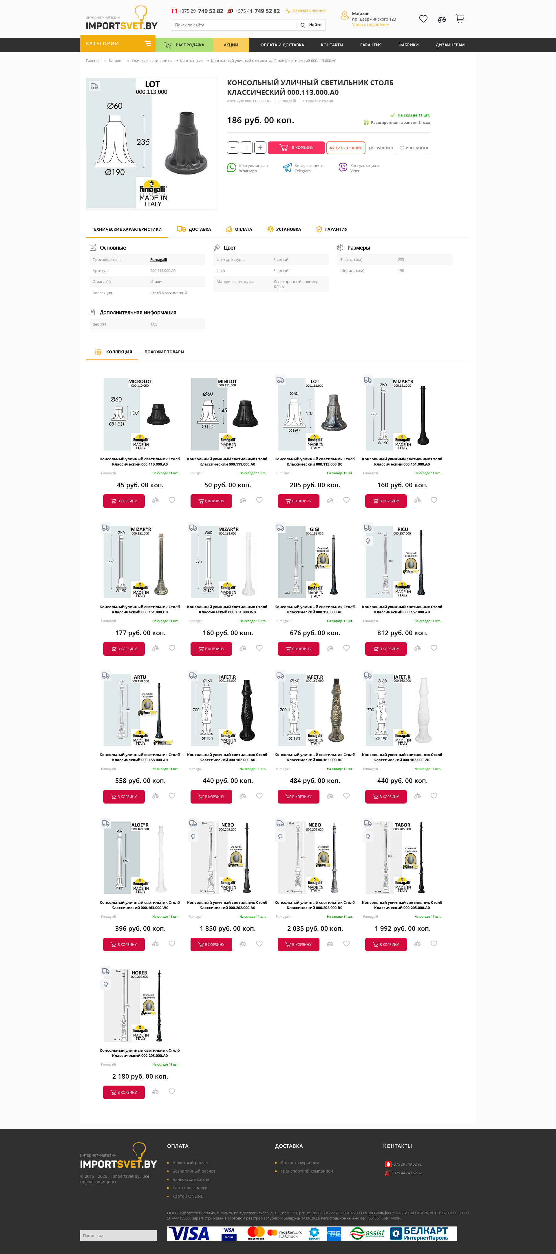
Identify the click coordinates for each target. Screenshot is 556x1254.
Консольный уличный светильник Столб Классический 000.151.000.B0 (140, 609)
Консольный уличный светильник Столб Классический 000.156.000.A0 (315, 609)
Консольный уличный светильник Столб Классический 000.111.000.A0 (227, 461)
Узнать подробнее (370, 24)
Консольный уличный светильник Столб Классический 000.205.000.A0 (402, 905)
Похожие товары (164, 352)
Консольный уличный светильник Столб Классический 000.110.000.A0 (140, 461)
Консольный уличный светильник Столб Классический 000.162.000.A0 (227, 757)
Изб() (397, 1218)
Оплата (243, 229)
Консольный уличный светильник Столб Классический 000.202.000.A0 (227, 905)
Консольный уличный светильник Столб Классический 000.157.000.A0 (402, 609)
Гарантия (371, 45)
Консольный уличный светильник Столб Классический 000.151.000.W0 (227, 609)
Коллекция (119, 352)
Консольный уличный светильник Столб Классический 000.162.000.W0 (402, 757)
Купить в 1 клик (346, 147)
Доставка (200, 229)
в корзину (127, 501)
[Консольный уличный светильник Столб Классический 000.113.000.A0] (151, 207)
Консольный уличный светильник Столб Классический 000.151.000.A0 (402, 461)
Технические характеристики (127, 229)
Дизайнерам (450, 45)
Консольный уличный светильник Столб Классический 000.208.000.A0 (140, 1053)
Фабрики (408, 45)
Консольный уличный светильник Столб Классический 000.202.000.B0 (315, 905)
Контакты (332, 45)
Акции (231, 45)
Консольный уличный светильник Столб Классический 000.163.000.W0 (140, 905)
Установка (288, 229)
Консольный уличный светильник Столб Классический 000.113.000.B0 (315, 461)
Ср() (386, 1218)
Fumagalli (158, 259)
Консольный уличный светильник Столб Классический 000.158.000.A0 (140, 757)
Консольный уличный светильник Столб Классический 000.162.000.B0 (315, 757)
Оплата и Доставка (282, 45)
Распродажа (190, 45)
